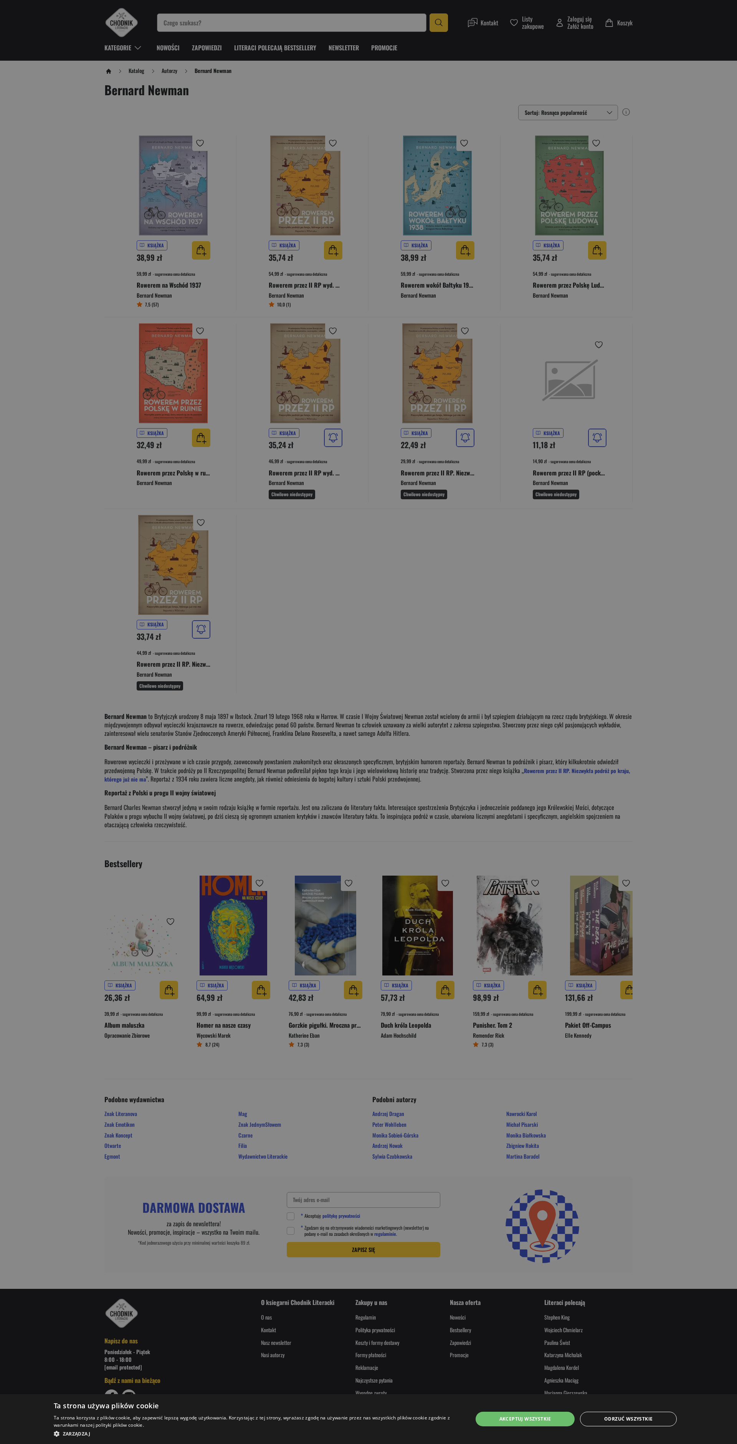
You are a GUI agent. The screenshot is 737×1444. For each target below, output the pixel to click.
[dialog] (368, 1419)
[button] (257, 1433)
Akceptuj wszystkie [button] (525, 1419)
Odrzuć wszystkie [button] (628, 1419)
